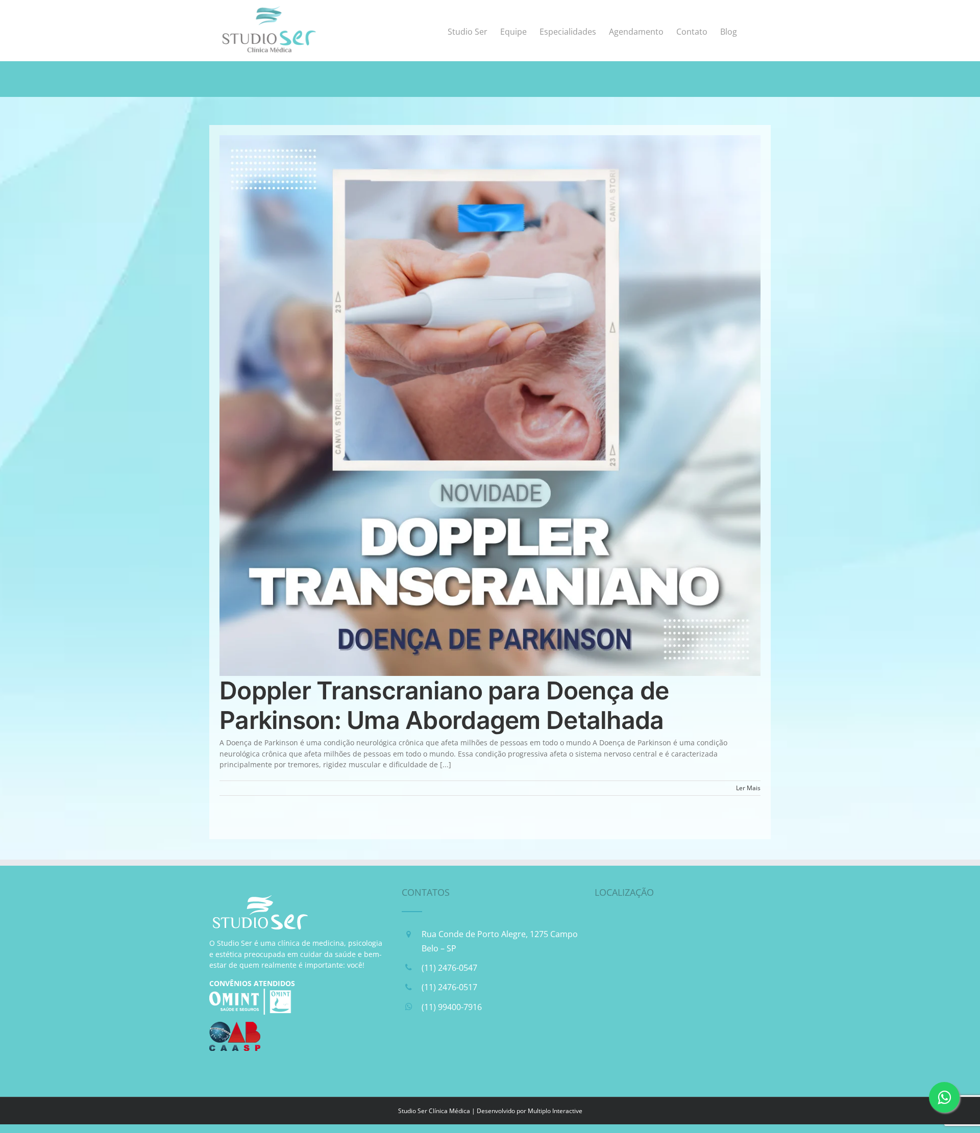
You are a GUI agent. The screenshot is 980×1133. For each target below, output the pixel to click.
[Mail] (463, 1051)
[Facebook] (411, 1051)
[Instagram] (437, 1051)
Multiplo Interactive (555, 1110)
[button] (754, 30)
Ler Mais (748, 788)
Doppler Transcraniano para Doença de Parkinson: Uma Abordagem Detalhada (444, 705)
